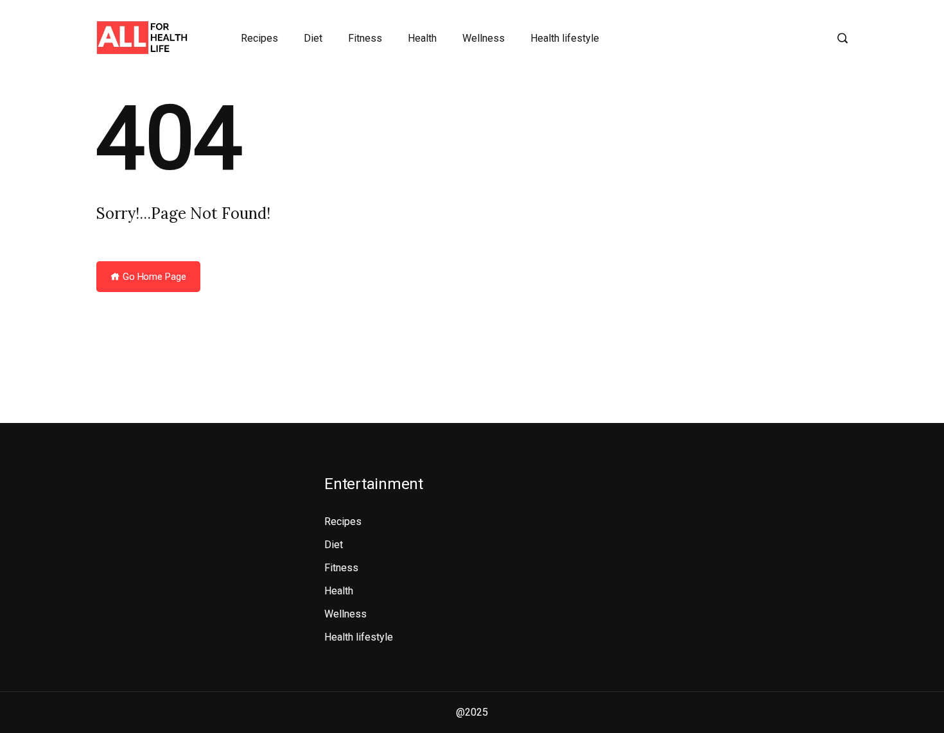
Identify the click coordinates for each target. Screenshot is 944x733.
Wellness (483, 38)
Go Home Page (153, 276)
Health (422, 38)
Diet (313, 38)
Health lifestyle (564, 38)
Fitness (365, 38)
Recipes (259, 38)
